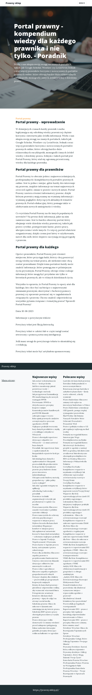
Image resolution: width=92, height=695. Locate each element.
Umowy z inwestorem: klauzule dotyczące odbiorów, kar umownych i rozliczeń (45, 563)
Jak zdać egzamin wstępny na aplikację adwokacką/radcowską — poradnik (45, 489)
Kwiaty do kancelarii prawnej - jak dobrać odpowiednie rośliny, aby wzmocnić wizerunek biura (45, 587)
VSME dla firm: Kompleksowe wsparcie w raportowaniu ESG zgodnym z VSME (76, 561)
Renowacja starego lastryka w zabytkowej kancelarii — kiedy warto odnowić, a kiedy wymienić (76, 393)
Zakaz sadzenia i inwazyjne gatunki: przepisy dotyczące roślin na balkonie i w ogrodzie (45, 630)
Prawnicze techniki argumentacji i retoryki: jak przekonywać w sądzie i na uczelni (44, 500)
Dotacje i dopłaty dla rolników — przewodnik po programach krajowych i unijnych (45, 579)
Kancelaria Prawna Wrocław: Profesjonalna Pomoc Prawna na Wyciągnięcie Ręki (76, 663)
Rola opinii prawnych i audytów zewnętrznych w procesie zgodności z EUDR (45, 421)
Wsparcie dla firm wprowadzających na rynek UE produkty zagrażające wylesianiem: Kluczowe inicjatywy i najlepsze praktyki (76, 499)
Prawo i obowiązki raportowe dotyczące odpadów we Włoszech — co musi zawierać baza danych (45, 441)
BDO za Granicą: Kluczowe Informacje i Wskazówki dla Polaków (75, 461)
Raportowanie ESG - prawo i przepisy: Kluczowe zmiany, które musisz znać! (75, 622)
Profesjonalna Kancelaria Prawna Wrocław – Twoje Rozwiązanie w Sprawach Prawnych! (74, 672)
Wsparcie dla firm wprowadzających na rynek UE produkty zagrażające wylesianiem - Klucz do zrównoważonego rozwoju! (76, 512)
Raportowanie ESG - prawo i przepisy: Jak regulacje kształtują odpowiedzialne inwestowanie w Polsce (75, 613)
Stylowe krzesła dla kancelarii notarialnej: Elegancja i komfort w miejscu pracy (45, 526)
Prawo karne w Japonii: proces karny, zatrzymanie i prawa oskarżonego (45, 547)
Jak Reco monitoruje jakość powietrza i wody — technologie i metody (44, 389)
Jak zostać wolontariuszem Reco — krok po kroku (44, 382)
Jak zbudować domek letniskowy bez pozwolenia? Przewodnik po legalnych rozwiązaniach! (75, 602)
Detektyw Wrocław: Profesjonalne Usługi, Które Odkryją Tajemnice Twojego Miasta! (75, 640)
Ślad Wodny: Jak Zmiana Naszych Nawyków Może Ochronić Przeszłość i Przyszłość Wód (73, 420)
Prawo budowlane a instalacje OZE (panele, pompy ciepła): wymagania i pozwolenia (76, 410)
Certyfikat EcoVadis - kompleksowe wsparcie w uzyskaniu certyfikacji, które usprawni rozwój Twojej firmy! (76, 487)
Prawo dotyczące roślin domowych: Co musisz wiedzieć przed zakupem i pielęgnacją (45, 622)
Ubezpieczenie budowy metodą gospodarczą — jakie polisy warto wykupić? (45, 480)
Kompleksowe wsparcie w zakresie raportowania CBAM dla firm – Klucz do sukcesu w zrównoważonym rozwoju (75, 538)
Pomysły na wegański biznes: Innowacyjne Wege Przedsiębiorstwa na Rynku (75, 437)
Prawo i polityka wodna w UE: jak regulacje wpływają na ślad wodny (76, 429)
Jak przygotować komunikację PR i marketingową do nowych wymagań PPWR (45, 397)
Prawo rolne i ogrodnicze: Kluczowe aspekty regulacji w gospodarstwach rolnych (45, 571)
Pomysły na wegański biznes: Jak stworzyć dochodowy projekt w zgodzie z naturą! (75, 445)
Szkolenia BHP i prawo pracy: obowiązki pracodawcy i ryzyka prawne (45, 614)
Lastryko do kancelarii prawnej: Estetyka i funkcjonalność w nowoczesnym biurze (76, 383)
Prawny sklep (13, 3)
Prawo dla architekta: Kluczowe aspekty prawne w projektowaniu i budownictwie (45, 555)
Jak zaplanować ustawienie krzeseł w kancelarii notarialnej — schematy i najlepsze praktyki (45, 534)
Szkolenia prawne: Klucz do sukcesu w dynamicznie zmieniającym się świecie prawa (45, 606)
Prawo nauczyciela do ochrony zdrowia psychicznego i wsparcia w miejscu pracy (45, 518)
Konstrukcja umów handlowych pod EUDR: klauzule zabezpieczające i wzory (45, 413)
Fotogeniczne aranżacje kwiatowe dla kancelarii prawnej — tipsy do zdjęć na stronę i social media (44, 597)
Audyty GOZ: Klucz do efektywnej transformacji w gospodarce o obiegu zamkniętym (75, 570)
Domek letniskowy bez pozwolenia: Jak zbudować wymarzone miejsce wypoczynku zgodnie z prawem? (74, 590)
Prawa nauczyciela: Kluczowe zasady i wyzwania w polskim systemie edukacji (44, 510)
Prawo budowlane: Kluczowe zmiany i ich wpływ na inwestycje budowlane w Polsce (76, 402)
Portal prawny (23, 118)
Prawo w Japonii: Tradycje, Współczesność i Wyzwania (44, 540)
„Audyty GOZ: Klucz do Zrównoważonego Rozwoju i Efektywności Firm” (75, 579)
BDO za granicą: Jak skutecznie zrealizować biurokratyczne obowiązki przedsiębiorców (76, 453)
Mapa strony (8, 380)
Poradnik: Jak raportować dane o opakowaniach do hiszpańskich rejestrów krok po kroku (45, 452)
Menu (81, 3)
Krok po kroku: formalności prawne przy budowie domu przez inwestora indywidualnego (44, 471)
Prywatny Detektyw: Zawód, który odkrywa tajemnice (75, 648)
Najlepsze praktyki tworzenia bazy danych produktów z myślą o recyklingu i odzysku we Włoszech (45, 430)
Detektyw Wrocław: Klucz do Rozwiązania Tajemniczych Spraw (75, 630)
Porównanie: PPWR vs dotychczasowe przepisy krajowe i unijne (43, 405)
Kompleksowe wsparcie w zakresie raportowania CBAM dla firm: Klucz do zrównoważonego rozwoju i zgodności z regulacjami (75, 525)
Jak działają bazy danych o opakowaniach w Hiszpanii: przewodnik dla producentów (45, 461)
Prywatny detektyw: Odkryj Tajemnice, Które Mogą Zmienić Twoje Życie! (74, 655)
